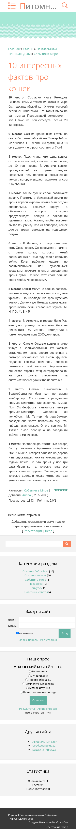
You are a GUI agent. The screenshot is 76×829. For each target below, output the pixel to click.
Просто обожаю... (40, 680)
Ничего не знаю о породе (39, 692)
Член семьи (39, 671)
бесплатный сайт (49, 822)
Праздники (36, 583)
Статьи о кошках (35, 575)
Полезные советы (36, 592)
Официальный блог (44, 742)
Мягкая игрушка (39, 688)
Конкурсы (36, 588)
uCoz (65, 822)
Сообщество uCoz (44, 745)
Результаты (27, 708)
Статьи (28, 49)
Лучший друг (39, 675)
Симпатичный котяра (40, 684)
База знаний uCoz (44, 749)
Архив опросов (47, 708)
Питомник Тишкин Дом (39, 6)
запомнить (26, 633)
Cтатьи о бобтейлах (35, 571)
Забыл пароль (28, 640)
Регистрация (33, 531)
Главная (14, 49)
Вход (48, 531)
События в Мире (46, 54)
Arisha (26, 495)
